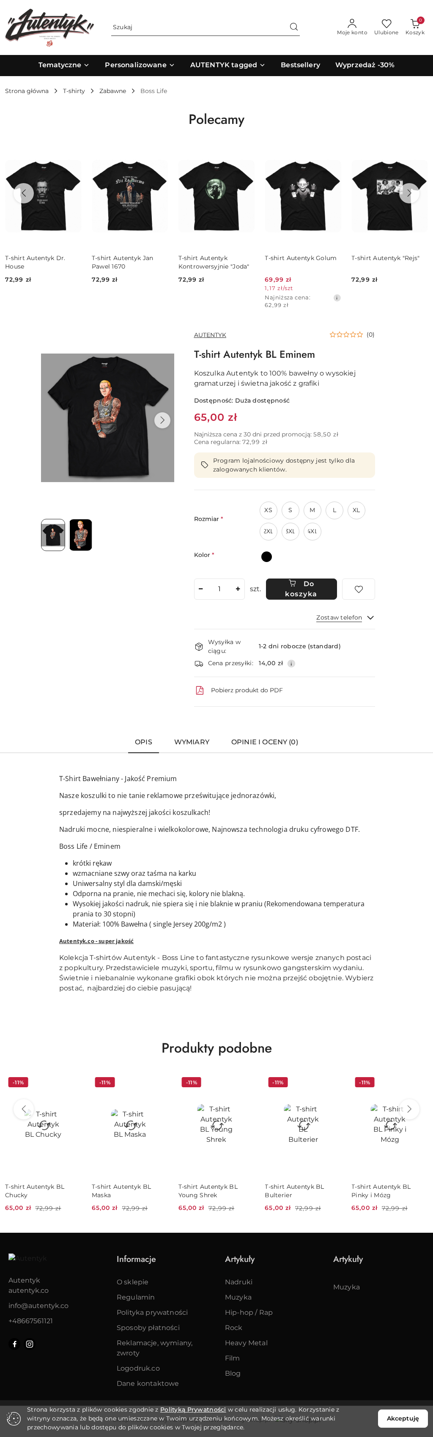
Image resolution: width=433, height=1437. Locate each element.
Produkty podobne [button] (217, 1048)
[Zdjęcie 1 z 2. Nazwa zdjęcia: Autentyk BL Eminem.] (53, 535)
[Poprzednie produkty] (23, 193)
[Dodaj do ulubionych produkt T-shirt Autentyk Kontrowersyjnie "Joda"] (244, 155)
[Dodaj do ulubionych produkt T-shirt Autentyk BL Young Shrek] (244, 1083)
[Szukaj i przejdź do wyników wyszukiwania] (294, 27)
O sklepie (132, 1282)
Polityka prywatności (152, 1312)
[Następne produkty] (409, 193)
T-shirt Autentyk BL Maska (121, 1191)
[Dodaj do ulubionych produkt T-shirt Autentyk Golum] (331, 155)
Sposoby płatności (148, 1328)
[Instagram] (30, 1344)
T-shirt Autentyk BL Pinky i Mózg (381, 1191)
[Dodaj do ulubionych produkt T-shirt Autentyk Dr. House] (72, 155)
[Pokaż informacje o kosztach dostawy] (291, 663)
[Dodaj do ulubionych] (358, 589)
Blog (233, 1373)
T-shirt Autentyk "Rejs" (385, 258)
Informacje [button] (136, 1259)
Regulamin (136, 1297)
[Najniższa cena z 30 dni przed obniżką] (337, 297)
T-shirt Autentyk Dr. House (35, 262)
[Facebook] (14, 1344)
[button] (162, 420)
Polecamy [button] (216, 119)
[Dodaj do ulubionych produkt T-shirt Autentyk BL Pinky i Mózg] (418, 1083)
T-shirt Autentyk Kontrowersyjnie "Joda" (213, 262)
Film (232, 1358)
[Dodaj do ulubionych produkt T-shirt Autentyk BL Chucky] (72, 1083)
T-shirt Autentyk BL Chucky (34, 1191)
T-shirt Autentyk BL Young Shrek (208, 1191)
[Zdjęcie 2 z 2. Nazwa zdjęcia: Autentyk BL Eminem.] (81, 535)
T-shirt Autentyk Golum (301, 258)
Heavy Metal (246, 1343)
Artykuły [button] (240, 1259)
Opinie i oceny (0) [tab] (264, 742)
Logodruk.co (138, 1368)
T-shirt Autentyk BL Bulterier (294, 1191)
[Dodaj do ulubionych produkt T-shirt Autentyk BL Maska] (158, 1083)
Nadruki (238, 1282)
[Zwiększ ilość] (238, 589)
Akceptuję (403, 1418)
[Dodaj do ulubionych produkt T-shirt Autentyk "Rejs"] (418, 155)
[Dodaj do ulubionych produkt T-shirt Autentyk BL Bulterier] (331, 1083)
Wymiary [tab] (191, 742)
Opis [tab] (143, 742)
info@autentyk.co (38, 1306)
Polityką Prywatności (193, 1409)
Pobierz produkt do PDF (247, 690)
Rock (234, 1328)
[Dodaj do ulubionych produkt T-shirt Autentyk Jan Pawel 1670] (158, 155)
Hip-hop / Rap (249, 1312)
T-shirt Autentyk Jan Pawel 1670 (122, 262)
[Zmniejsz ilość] (201, 589)
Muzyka (238, 1297)
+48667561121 (30, 1321)
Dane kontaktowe (148, 1383)
